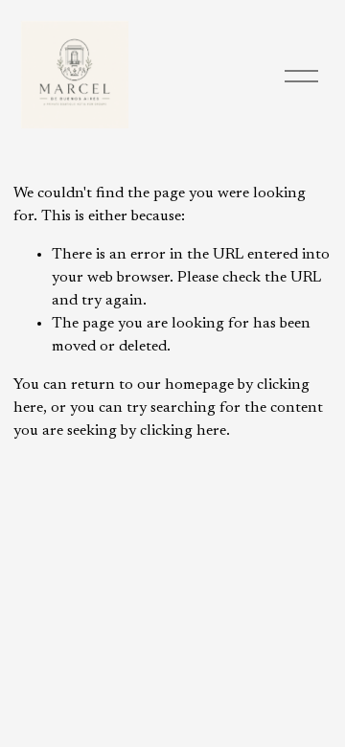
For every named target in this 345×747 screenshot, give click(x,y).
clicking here (183, 431)
